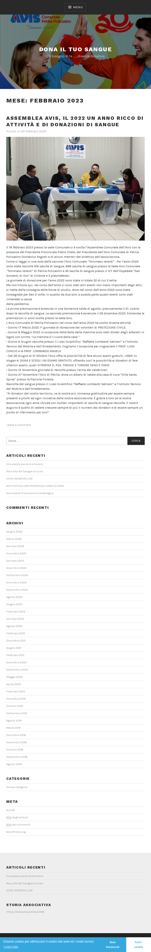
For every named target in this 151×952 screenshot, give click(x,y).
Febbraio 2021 (15, 655)
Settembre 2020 (17, 669)
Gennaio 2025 (15, 560)
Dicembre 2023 (16, 582)
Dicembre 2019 (16, 698)
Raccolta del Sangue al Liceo (24, 471)
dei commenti (18, 824)
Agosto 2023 (14, 597)
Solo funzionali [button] (112, 944)
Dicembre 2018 (16, 735)
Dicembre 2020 (16, 662)
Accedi (10, 810)
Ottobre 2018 (14, 749)
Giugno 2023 (14, 604)
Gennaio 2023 (15, 619)
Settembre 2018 (16, 757)
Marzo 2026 (14, 539)
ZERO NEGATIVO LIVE (19, 478)
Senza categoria (16, 787)
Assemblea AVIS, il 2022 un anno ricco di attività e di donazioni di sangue (75, 121)
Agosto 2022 (14, 626)
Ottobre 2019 (14, 706)
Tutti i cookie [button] (138, 944)
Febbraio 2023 (15, 611)
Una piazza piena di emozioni (24, 464)
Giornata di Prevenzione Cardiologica (29, 493)
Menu (78, 7)
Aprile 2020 (13, 684)
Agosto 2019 (14, 720)
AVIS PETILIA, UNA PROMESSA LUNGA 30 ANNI (35, 486)
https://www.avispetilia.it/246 (25, 912)
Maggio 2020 (14, 677)
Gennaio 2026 (15, 546)
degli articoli (17, 817)
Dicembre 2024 (16, 568)
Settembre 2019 (16, 713)
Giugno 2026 (14, 531)
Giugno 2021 (13, 648)
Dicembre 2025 (16, 553)
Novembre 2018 (16, 742)
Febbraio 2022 (15, 633)
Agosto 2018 (14, 764)
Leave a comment (18, 425)
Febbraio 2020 (15, 691)
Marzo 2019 (13, 728)
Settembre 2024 (17, 575)
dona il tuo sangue (75, 49)
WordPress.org (16, 832)
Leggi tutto (11, 946)
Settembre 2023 (17, 589)
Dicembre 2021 (16, 640)
